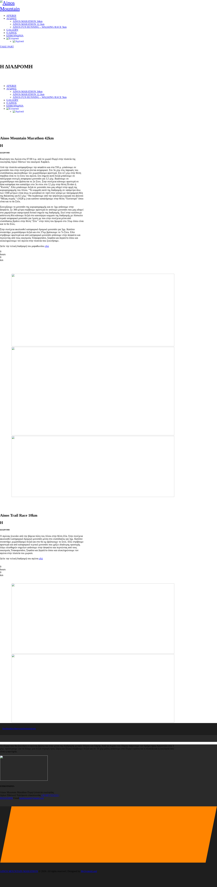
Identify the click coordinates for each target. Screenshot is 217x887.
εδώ (47, 246)
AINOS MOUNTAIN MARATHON (19, 871)
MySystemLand (89, 871)
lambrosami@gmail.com (31, 798)
